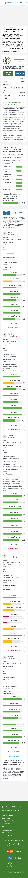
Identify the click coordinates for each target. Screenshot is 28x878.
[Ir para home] (8, 2)
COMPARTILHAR (20, 73)
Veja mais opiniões (14, 756)
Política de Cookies (7, 830)
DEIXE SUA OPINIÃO (8, 73)
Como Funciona (6, 818)
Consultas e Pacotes (7, 815)
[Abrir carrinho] (2, 2)
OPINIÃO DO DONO (7, 213)
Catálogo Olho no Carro (8, 821)
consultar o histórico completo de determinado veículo (12, 775)
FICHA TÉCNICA (14, 213)
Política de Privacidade (8, 833)
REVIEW (21, 213)
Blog (3, 826)
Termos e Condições (7, 835)
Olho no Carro (16, 777)
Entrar (20, 2)
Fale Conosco (6, 823)
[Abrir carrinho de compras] (25, 2)
